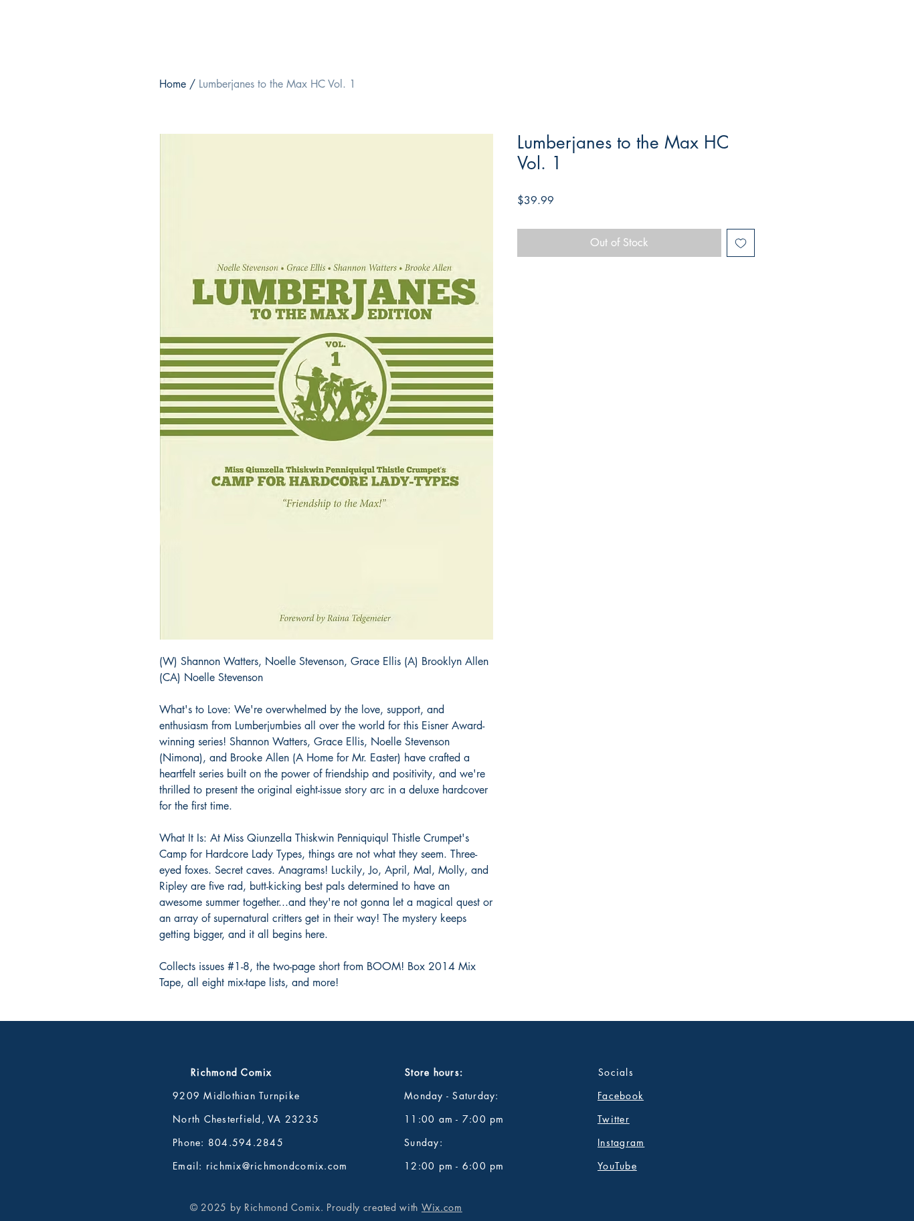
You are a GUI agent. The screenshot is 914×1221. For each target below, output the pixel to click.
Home (172, 84)
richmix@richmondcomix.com (277, 1165)
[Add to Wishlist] (741, 243)
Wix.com (442, 1207)
